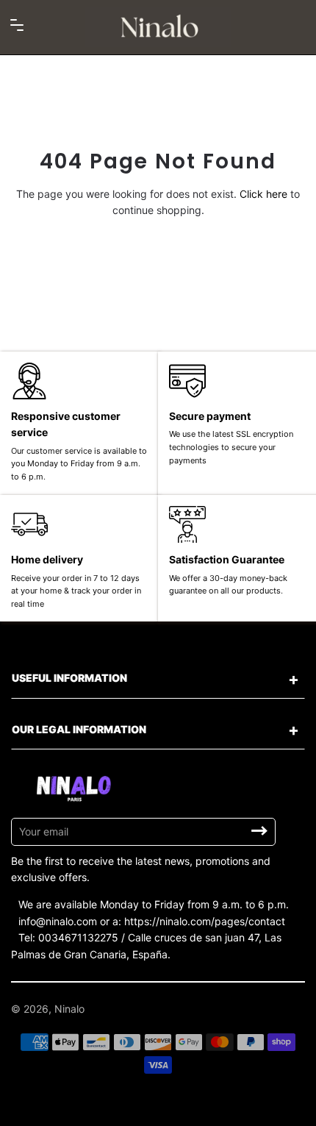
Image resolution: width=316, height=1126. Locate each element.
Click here (263, 194)
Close (184, 1108)
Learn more (136, 1109)
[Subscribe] (259, 831)
